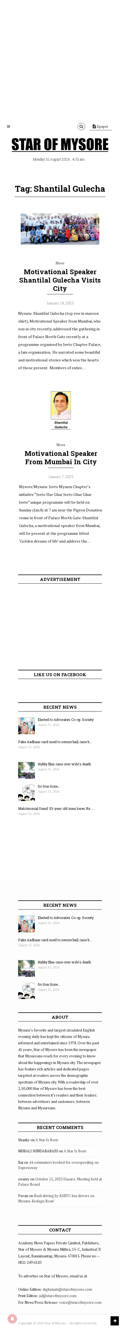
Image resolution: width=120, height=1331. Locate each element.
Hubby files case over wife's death (64, 764)
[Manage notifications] (12, 1318)
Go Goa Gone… (49, 786)
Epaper (102, 126)
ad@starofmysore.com (57, 1295)
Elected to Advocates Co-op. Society (66, 719)
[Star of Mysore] (60, 146)
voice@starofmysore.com (80, 1302)
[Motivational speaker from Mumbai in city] (61, 432)
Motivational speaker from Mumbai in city (61, 457)
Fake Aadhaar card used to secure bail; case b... (55, 742)
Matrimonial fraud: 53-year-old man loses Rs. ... (56, 808)
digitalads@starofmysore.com (67, 1289)
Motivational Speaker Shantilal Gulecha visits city (60, 280)
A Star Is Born (46, 1139)
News (60, 263)
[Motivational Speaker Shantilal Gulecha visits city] (60, 250)
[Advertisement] (60, 59)
